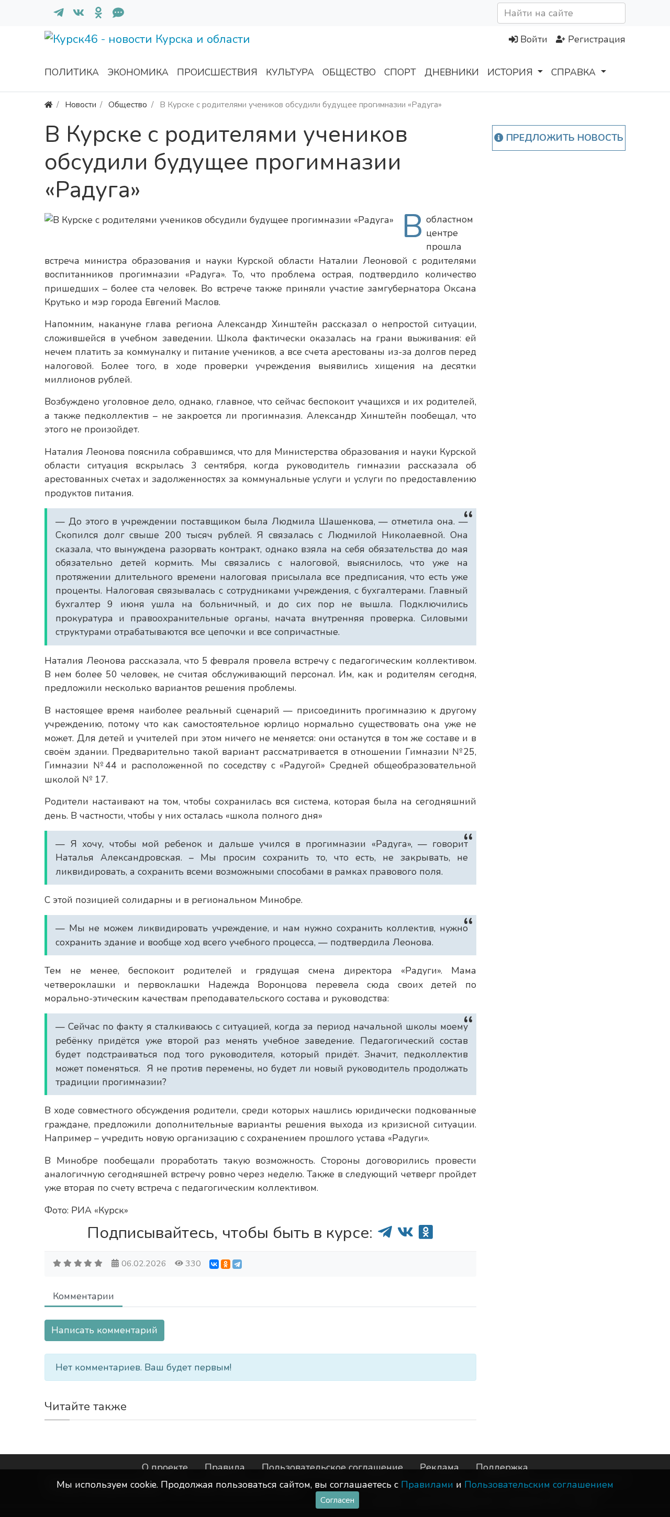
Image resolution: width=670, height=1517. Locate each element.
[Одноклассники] (94, 13)
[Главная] (48, 104)
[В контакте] (74, 13)
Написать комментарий (104, 1330)
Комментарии (83, 1296)
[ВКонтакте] (214, 1264)
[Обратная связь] (114, 13)
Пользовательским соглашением (538, 1484)
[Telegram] (237, 1264)
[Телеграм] (54, 13)
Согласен (337, 1499)
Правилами (427, 1484)
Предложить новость (563, 137)
